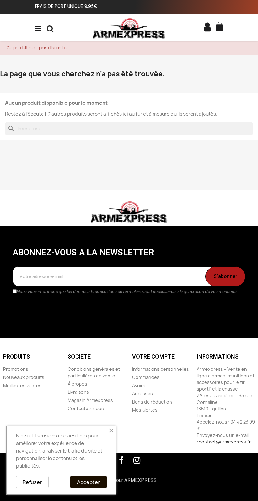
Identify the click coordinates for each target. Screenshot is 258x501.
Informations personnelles (160, 369)
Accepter (88, 482)
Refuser (32, 482)
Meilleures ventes (22, 385)
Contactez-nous (86, 408)
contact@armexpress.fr (225, 442)
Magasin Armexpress (90, 400)
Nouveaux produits (23, 377)
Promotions (15, 369)
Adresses (142, 394)
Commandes (146, 377)
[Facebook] (121, 460)
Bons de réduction (152, 402)
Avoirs (138, 385)
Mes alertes (145, 410)
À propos (77, 384)
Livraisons (78, 392)
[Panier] (220, 27)
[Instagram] (137, 460)
